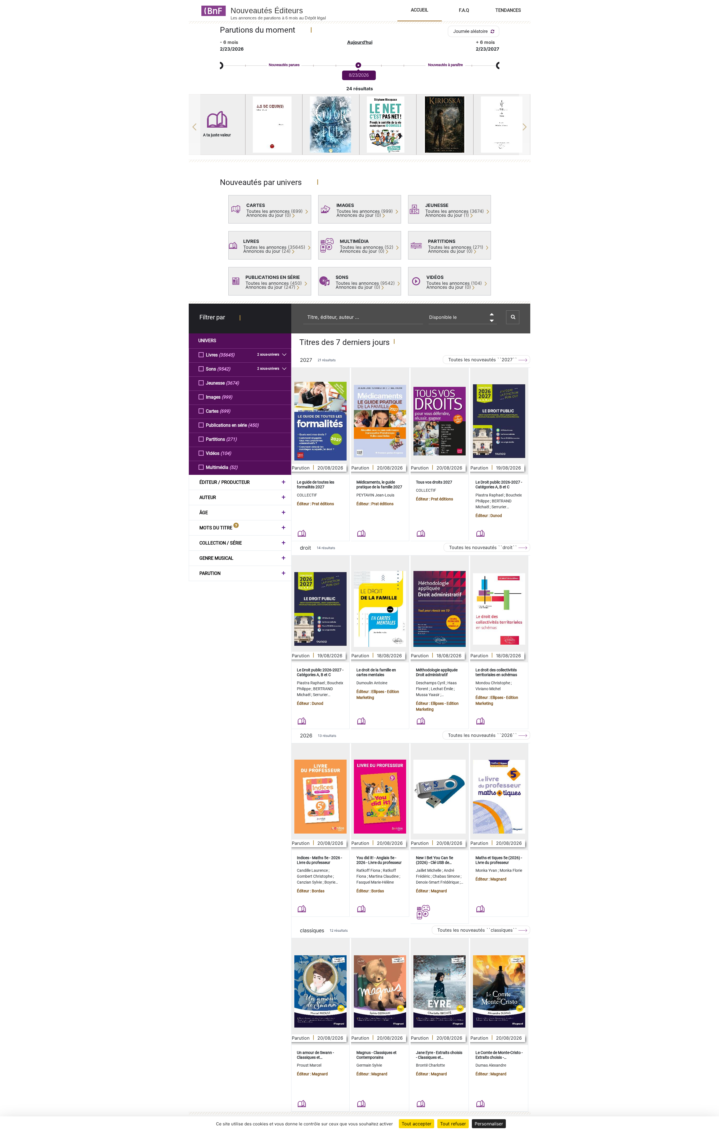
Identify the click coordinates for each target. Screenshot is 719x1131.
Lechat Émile (442, 689)
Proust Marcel (309, 1065)
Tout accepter (416, 1124)
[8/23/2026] (358, 65)
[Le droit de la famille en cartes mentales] (380, 609)
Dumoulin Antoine (371, 683)
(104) (225, 453)
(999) (227, 397)
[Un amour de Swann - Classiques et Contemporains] (320, 991)
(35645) (227, 355)
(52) (233, 467)
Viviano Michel (487, 689)
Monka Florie (511, 870)
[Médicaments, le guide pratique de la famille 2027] (380, 421)
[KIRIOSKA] (445, 124)
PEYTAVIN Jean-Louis (375, 495)
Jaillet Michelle (429, 870)
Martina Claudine (384, 876)
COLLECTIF (307, 495)
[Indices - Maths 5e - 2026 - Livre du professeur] (320, 797)
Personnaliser (489, 1124)
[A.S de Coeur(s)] (274, 124)
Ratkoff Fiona (368, 870)
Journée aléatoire (471, 31)
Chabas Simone (447, 876)
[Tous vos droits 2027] (439, 421)
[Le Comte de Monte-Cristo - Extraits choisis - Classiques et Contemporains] (499, 991)
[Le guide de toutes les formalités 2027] (320, 421)
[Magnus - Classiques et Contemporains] (380, 991)
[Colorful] (331, 124)
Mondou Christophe (493, 683)
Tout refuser (453, 1124)
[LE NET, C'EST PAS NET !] (388, 124)
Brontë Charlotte (430, 1065)
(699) (225, 411)
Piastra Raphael (489, 495)
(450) (253, 425)
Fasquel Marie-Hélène (375, 882)
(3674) (232, 383)
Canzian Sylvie (310, 882)
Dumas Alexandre (490, 1065)
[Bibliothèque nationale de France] (211, 10)
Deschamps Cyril (431, 683)
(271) (231, 439)
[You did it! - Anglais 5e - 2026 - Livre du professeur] (380, 797)
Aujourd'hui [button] (359, 42)
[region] (360, 126)
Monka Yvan (486, 870)
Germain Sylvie (369, 1065)
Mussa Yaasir (428, 694)
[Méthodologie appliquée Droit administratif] (439, 609)
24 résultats (359, 88)
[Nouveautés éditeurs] (283, 10)
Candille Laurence (313, 870)
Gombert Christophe (315, 876)
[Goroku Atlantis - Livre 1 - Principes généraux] (502, 124)
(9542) (223, 369)
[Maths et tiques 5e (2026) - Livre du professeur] (499, 797)
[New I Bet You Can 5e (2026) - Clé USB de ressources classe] (439, 797)
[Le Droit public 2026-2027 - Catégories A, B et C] (499, 421)
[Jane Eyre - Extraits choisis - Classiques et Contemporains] (439, 991)
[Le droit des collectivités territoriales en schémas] (499, 609)
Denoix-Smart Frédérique (438, 882)
